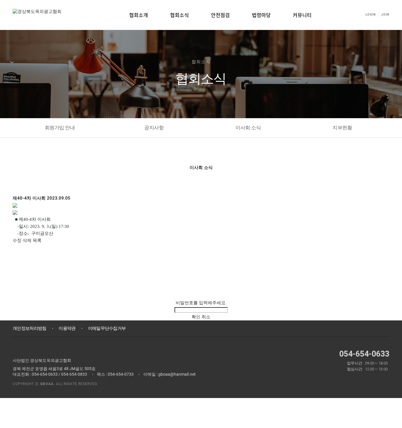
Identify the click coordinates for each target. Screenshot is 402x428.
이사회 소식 (248, 128)
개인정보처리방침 (29, 328)
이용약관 (67, 328)
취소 (206, 317)
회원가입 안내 (60, 128)
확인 (196, 317)
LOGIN (371, 14)
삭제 (27, 240)
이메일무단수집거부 (107, 328)
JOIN (385, 14)
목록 (37, 240)
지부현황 (342, 128)
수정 (17, 240)
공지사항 (154, 128)
